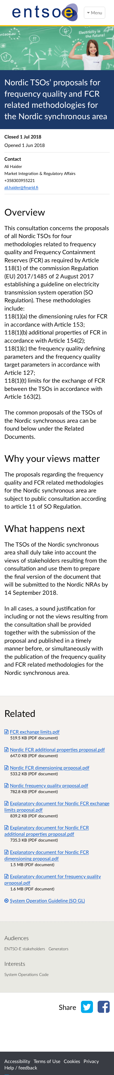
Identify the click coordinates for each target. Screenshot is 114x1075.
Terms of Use (47, 1061)
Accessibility (17, 1061)
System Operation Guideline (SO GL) (47, 900)
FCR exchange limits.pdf (35, 731)
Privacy (91, 1061)
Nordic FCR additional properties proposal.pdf (57, 749)
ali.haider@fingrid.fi (21, 187)
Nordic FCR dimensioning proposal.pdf (49, 767)
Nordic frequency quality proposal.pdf (49, 785)
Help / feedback (20, 1067)
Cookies (72, 1061)
